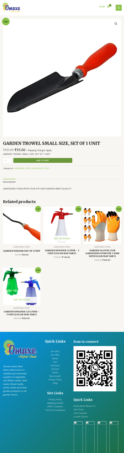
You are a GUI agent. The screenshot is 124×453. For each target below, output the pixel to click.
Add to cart (42, 160)
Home (55, 372)
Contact (55, 368)
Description (9, 181)
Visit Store (78, 409)
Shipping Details (55, 402)
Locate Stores (80, 416)
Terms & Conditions (55, 409)
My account (55, 375)
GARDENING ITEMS (22, 168)
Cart (55, 361)
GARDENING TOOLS (40, 168)
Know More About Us (84, 405)
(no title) (55, 351)
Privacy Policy (55, 379)
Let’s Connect (80, 412)
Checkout (55, 365)
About (55, 358)
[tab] (9, 182)
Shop (55, 382)
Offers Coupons (55, 406)
